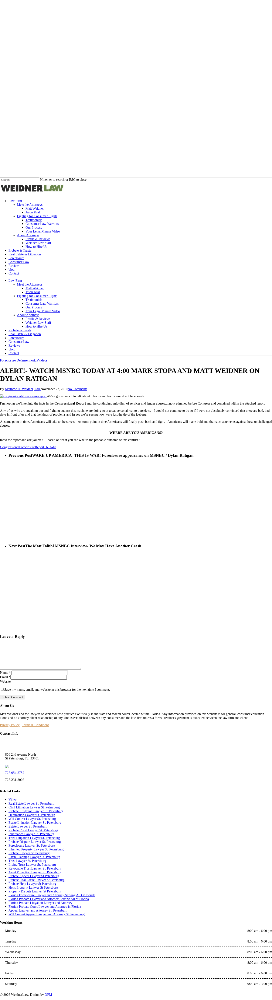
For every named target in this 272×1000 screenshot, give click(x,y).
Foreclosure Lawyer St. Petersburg (31, 845)
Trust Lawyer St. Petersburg (27, 861)
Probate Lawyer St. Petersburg (29, 853)
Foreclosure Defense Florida (19, 360)
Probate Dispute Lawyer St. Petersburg (34, 841)
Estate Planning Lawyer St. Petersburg (34, 857)
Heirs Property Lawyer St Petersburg (33, 887)
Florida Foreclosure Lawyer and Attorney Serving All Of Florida (51, 895)
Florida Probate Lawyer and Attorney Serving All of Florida (48, 899)
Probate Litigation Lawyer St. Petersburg (35, 811)
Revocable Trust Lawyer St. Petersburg (34, 868)
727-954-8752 (14, 773)
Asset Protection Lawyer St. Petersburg (34, 872)
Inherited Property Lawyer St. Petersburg (36, 849)
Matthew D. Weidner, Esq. (23, 389)
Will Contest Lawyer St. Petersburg (32, 819)
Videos (42, 360)
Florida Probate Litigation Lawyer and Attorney (40, 903)
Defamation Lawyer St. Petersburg (31, 815)
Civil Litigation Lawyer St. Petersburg (34, 807)
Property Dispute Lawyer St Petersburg (34, 891)
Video (12, 799)
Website (5, 681)
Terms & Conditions (35, 725)
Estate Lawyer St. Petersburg (27, 826)
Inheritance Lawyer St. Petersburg (31, 834)
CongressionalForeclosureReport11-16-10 (28, 447)
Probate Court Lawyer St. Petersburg (33, 830)
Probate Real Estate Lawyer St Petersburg (36, 880)
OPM (48, 994)
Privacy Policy (10, 725)
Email (5, 677)
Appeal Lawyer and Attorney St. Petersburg (37, 910)
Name (5, 672)
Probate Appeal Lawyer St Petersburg (33, 876)
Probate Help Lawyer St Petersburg (32, 883)
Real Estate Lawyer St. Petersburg (31, 803)
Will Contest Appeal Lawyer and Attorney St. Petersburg (46, 914)
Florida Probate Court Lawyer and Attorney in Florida (44, 906)
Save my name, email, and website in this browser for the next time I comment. (57, 689)
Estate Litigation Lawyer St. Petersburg (34, 822)
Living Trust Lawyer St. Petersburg (32, 864)
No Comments (77, 389)
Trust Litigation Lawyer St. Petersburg (34, 838)
